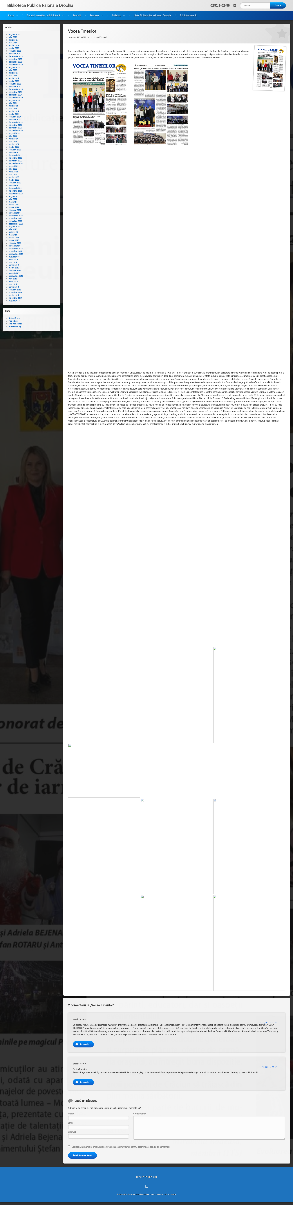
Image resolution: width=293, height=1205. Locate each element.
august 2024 (14, 100)
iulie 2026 (13, 37)
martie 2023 (14, 147)
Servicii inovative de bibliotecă (43, 15)
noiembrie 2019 (15, 251)
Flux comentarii (15, 324)
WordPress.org (15, 326)
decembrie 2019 (16, 249)
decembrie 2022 (16, 155)
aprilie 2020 (14, 238)
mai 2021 (13, 202)
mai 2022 (13, 174)
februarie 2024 (15, 117)
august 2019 (14, 257)
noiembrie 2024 (15, 92)
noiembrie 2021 (15, 191)
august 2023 (14, 133)
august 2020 (14, 227)
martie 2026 (14, 48)
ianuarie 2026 (14, 54)
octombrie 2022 (15, 161)
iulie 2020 (13, 229)
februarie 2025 (15, 84)
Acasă (10, 15)
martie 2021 (14, 207)
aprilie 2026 (14, 45)
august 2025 (14, 67)
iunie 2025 (13, 73)
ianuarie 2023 (14, 152)
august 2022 (14, 166)
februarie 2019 (15, 270)
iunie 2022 (13, 172)
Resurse (94, 15)
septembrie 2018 (16, 276)
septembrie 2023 (16, 130)
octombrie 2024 (15, 95)
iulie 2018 (13, 279)
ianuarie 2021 (14, 213)
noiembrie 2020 (15, 218)
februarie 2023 (15, 150)
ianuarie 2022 (14, 185)
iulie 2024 (13, 103)
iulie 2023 (13, 136)
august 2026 (14, 34)
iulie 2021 (13, 199)
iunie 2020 (13, 232)
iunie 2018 (13, 281)
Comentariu (139, 1113)
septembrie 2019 (16, 254)
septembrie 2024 (16, 98)
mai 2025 (13, 76)
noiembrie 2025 (15, 59)
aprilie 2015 (14, 295)
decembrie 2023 (16, 122)
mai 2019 (13, 262)
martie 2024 (14, 114)
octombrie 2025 (15, 62)
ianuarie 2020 (14, 246)
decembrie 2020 (16, 216)
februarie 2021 (15, 210)
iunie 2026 (13, 40)
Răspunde (84, 1044)
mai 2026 (13, 43)
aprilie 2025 (14, 78)
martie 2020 (14, 240)
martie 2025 (14, 81)
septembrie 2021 (16, 194)
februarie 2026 (15, 51)
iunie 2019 (13, 260)
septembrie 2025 (16, 65)
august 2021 (14, 196)
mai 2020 (13, 235)
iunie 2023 (13, 139)
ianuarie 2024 (14, 120)
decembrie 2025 (16, 56)
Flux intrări (13, 321)
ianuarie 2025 (14, 87)
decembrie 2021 (16, 188)
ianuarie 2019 (14, 273)
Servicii (77, 15)
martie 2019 (14, 268)
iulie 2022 (13, 169)
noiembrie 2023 (15, 125)
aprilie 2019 (14, 265)
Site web (72, 1132)
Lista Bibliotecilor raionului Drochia (152, 15)
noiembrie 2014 (15, 298)
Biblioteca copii (188, 15)
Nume (71, 1113)
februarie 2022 (15, 183)
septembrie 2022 (16, 163)
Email (70, 1123)
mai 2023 (13, 141)
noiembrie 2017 (15, 292)
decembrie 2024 (16, 89)
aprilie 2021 (14, 205)
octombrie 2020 (15, 221)
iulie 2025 (13, 70)
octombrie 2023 (15, 128)
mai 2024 (13, 109)
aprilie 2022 (14, 177)
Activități (116, 15)
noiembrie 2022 (15, 158)
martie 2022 (14, 180)
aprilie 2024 (14, 111)
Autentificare (14, 318)
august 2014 (14, 301)
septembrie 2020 (16, 224)
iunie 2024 (13, 106)
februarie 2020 (15, 243)
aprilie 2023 (14, 144)
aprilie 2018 (14, 287)
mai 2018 (13, 284)
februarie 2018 (15, 290)
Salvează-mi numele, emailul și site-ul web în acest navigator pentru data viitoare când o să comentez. (121, 1147)
